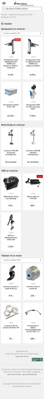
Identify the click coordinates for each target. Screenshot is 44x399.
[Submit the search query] (4, 9)
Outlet (40, 176)
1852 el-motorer (9, 171)
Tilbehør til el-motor (11, 256)
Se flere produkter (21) (11, 33)
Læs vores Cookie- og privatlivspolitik (22, 374)
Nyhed (17, 39)
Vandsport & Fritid (8, 17)
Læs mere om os (22, 356)
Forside (4, 15)
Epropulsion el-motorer (13, 29)
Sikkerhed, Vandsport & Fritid (20, 15)
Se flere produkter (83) (11, 260)
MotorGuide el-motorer (13, 125)
